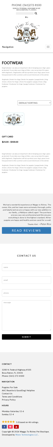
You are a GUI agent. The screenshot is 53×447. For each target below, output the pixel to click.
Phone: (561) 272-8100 (13, 376)
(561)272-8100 (32, 5)
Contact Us (7, 393)
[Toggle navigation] (48, 47)
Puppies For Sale (10, 387)
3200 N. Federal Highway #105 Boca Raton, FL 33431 (26, 9)
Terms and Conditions (12, 396)
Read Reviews (26, 230)
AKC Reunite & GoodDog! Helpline (18, 390)
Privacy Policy (9, 400)
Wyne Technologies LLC (26, 434)
